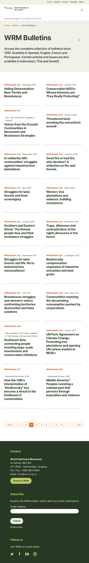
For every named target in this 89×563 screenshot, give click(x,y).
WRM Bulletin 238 (54, 154)
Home (6, 25)
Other (81, 2)
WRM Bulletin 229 (12, 326)
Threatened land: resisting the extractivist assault (63, 122)
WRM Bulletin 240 (54, 115)
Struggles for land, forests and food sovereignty (17, 195)
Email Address (18, 506)
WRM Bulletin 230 (54, 293)
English (49, 2)
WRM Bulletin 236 (54, 188)
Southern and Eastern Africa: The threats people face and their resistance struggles (19, 231)
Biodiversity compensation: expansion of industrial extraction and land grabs (62, 267)
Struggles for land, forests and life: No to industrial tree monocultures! (19, 265)
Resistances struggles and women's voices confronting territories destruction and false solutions (20, 304)
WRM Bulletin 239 (12, 154)
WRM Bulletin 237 (12, 188)
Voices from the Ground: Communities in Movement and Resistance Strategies (21, 130)
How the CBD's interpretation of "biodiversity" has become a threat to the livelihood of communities (20, 389)
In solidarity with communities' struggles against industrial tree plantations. (20, 163)
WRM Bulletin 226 (54, 369)
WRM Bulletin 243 (12, 85)
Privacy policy (16, 527)
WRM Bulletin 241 (12, 110)
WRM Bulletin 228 (54, 330)
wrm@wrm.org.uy (27, 474)
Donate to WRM (21, 480)
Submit (16, 521)
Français (65, 2)
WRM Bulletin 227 (12, 369)
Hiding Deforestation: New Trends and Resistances (19, 92)
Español (57, 2)
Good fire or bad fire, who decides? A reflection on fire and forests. (60, 163)
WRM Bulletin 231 (12, 293)
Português (74, 2)
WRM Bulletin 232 (54, 255)
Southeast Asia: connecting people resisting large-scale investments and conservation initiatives (20, 347)
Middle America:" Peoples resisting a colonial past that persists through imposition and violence (63, 387)
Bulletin (15, 25)
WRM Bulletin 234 (54, 221)
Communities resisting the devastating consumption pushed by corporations (63, 302)
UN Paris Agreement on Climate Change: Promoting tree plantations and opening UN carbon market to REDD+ (63, 344)
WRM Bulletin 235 (12, 221)
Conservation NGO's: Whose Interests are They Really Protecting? (62, 92)
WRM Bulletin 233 (12, 255)
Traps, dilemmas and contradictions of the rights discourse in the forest (62, 231)
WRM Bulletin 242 (54, 85)
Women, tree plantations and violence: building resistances (58, 197)
